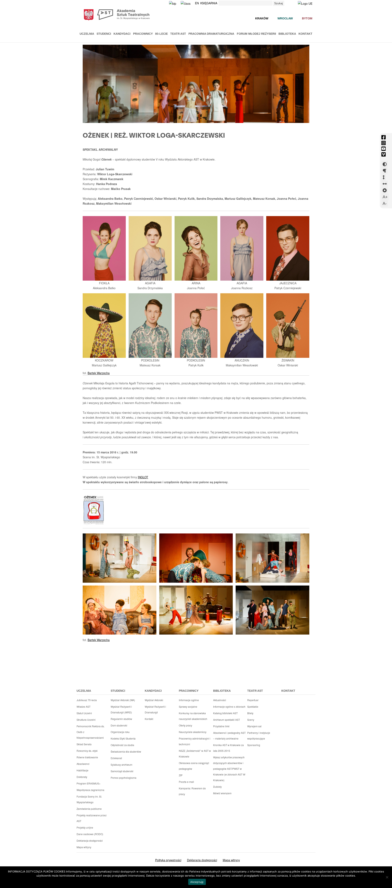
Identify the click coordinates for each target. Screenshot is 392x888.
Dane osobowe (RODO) (90, 834)
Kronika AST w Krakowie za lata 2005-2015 (228, 747)
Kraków (261, 18)
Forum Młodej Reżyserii (256, 33)
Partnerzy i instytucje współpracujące (258, 735)
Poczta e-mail (186, 781)
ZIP (181, 775)
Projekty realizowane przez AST (92, 818)
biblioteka (222, 690)
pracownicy (188, 690)
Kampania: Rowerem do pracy (192, 791)
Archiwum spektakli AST (226, 719)
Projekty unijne (85, 827)
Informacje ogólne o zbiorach (229, 706)
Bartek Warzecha (99, 373)
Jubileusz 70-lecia (87, 700)
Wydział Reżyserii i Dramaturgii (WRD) (121, 709)
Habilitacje (82, 770)
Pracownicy (143, 33)
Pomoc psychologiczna (123, 777)
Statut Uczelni (84, 713)
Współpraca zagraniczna (90, 790)
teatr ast (255, 690)
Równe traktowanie (87, 757)
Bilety (250, 713)
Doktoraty (82, 777)
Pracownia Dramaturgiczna (211, 33)
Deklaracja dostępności (90, 840)
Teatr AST (178, 33)
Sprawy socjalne (188, 706)
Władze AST (83, 706)
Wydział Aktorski (154, 700)
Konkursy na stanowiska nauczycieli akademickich (193, 716)
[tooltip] (383, 137)
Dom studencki (119, 725)
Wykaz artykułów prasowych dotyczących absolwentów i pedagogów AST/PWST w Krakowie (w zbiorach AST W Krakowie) (229, 768)
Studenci (104, 33)
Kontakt (305, 33)
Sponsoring (253, 745)
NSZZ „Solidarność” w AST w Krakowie (195, 753)
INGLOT (143, 477)
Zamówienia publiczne (89, 808)
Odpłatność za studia (122, 745)
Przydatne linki (221, 726)
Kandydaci (122, 33)
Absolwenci (83, 763)
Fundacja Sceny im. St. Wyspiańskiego (89, 799)
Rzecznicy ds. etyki (87, 750)
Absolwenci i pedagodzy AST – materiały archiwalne (229, 735)
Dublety (217, 786)
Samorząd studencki (122, 771)
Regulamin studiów (121, 719)
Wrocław (285, 18)
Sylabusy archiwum (121, 764)
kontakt (288, 690)
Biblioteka (287, 33)
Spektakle (252, 706)
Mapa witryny (84, 847)
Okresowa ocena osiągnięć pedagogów (194, 765)
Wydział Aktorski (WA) (123, 700)
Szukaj (278, 3)
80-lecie (161, 33)
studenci (118, 690)
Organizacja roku (120, 732)
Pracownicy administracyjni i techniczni (194, 741)
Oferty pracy (185, 725)
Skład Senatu (84, 744)
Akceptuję (197, 882)
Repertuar (252, 700)
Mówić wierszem (222, 793)
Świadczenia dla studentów (126, 751)
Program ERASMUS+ (88, 783)
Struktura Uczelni (86, 719)
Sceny (250, 719)
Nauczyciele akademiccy (192, 732)
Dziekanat (116, 758)
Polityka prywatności (168, 860)
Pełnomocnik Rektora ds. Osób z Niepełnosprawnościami (91, 731)
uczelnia (84, 690)
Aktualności (219, 700)
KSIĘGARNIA (208, 3)
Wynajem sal (254, 726)
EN (197, 3)
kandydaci (153, 690)
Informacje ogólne (189, 700)
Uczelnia (87, 33)
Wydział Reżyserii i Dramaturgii (155, 709)
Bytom (307, 18)
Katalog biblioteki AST (225, 713)
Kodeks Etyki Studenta (123, 738)
